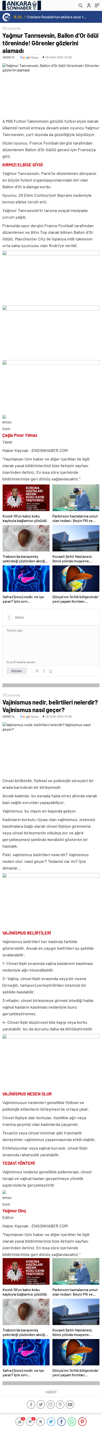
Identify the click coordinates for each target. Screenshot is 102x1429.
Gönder (16, 671)
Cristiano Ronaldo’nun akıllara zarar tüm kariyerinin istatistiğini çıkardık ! (57, 17)
